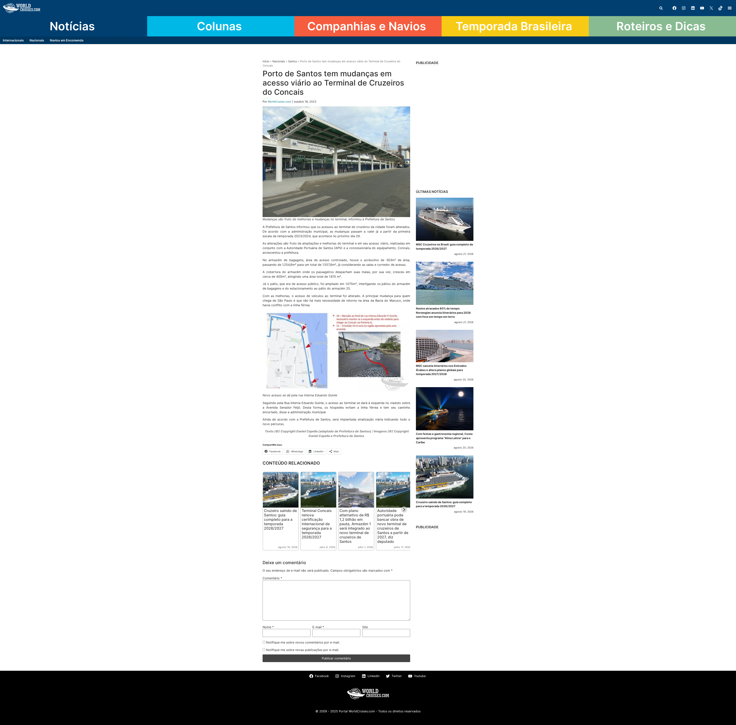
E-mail (318, 627)
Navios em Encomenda (66, 40)
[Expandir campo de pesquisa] (660, 8)
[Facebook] (674, 8)
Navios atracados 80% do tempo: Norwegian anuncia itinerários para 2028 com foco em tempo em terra (443, 312)
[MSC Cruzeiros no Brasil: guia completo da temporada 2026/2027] (444, 219)
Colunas (219, 26)
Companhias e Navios (366, 26)
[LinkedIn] (693, 8)
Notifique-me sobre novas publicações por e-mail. (302, 649)
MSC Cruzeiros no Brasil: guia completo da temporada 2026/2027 (444, 246)
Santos (292, 61)
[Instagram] (683, 8)
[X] (711, 8)
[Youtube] (702, 8)
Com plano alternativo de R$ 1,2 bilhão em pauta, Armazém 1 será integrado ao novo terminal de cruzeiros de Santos (355, 526)
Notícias (72, 26)
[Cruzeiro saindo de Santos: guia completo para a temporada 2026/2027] (444, 477)
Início (266, 61)
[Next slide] (404, 509)
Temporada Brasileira (514, 26)
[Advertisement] (444, 126)
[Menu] (729, 8)
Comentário (272, 578)
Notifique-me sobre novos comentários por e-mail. (303, 642)
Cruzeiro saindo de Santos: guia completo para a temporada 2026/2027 (280, 519)
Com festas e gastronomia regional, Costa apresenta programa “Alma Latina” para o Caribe (444, 438)
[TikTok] (720, 8)
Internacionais (13, 40)
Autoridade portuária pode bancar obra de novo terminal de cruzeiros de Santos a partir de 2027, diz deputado (392, 526)
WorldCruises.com (280, 101)
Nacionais (37, 40)
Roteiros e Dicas (661, 26)
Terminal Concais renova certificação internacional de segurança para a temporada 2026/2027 (317, 523)
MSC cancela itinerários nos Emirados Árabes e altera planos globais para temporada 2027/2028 (441, 370)
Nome (268, 627)
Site (365, 627)
